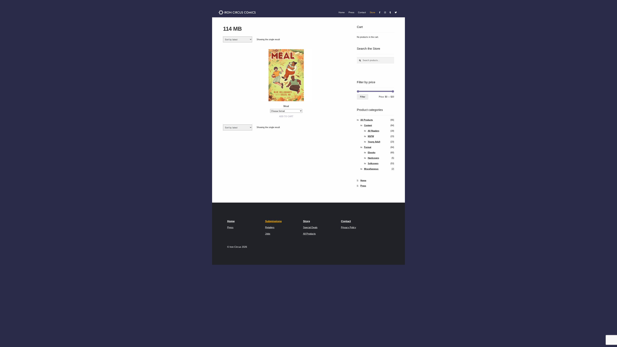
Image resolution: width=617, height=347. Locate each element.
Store (372, 12)
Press (351, 12)
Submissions (273, 221)
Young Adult (374, 142)
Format (367, 147)
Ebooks (371, 152)
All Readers (373, 131)
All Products (366, 120)
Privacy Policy (348, 227)
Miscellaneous (371, 169)
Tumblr (390, 12)
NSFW (371, 136)
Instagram (385, 12)
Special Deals (310, 227)
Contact (362, 12)
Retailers (269, 227)
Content (368, 125)
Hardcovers (373, 158)
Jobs (267, 233)
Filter (362, 97)
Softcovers (373, 163)
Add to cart (286, 116)
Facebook (379, 12)
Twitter (395, 12)
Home (342, 12)
